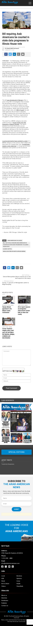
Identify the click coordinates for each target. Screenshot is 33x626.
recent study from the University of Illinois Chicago (14, 123)
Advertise (4, 598)
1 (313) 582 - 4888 (6, 558)
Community (8, 50)
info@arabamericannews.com (10, 563)
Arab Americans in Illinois (15, 240)
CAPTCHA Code (7, 371)
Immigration (22, 298)
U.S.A (12, 50)
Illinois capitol (7, 249)
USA (2, 578)
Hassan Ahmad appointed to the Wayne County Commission (7, 309)
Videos (3, 586)
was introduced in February (15, 100)
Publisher (4, 603)
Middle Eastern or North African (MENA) (14, 251)
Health (18, 583)
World (3, 581)
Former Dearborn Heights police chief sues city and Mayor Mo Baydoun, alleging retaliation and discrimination (8, 333)
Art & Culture (5, 583)
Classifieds (19, 586)
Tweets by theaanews (7, 464)
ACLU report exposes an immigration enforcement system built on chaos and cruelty (24, 310)
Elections (19, 576)
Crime (18, 581)
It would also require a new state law (16, 145)
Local (3, 576)
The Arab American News (12, 48)
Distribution (4, 600)
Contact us (4, 605)
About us (4, 595)
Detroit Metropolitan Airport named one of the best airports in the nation (17, 277)
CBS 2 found (20, 110)
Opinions (19, 578)
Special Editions (16, 452)
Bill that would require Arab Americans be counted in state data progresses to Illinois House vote (15, 244)
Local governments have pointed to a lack (14, 141)
